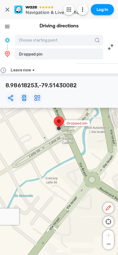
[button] (59, 53)
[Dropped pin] (58, 123)
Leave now (21, 70)
